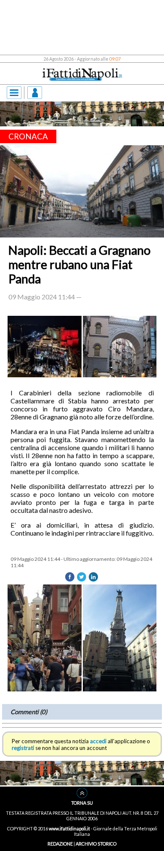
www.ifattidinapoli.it (69, 828)
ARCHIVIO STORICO (96, 843)
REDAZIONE (60, 843)
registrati (23, 747)
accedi (98, 741)
